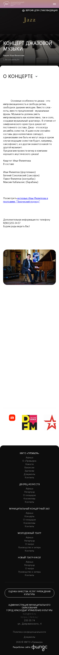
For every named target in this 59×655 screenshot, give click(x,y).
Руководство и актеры (29, 547)
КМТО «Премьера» (29, 453)
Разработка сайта (22, 647)
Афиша (29, 458)
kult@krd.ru (29, 614)
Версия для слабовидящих (42, 10)
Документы (29, 474)
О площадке (29, 495)
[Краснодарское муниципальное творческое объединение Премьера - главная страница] (13, 3)
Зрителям (29, 471)
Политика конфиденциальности (29, 632)
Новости (29, 464)
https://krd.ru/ (29, 617)
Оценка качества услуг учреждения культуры (29, 593)
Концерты (29, 516)
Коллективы (29, 499)
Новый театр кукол (29, 558)
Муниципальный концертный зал (29, 509)
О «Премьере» (29, 461)
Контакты (29, 478)
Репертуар (29, 492)
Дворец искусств (29, 484)
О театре (29, 544)
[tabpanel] (29, 321)
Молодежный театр (29, 533)
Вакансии (29, 468)
